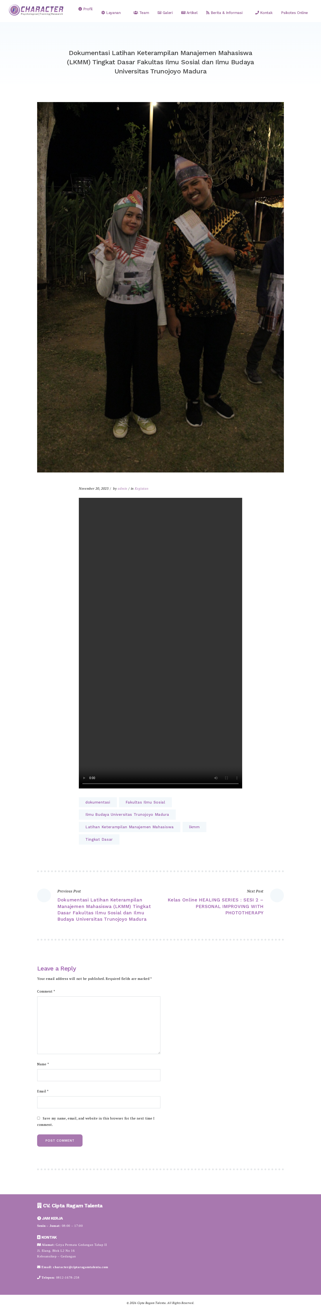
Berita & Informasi (225, 12)
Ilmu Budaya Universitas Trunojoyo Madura (127, 814)
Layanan (113, 12)
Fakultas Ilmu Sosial (145, 802)
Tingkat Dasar (99, 839)
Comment (46, 991)
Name (43, 1064)
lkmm (194, 827)
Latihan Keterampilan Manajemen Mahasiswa (129, 827)
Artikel (191, 12)
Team (143, 12)
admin (122, 488)
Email (43, 1091)
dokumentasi (97, 802)
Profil (87, 9)
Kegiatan (141, 488)
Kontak (266, 12)
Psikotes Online (294, 12)
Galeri (167, 12)
